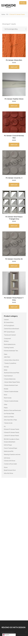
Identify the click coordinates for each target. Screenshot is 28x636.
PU (7, 14)
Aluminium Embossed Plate (11, 373)
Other (5, 404)
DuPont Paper (8, 445)
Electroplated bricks (9, 344)
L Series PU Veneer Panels (11, 435)
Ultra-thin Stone (8, 473)
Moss (5, 395)
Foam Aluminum (8, 376)
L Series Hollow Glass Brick (11, 360)
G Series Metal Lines (10, 379)
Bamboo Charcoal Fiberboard (12, 410)
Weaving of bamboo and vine (12, 454)
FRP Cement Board (9, 332)
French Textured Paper (10, 448)
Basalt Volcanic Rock (10, 470)
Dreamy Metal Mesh (9, 442)
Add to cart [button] (14, 67)
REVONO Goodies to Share (11, 439)
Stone (5, 467)
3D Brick (6, 341)
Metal (5, 370)
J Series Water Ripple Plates (12, 382)
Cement (6, 319)
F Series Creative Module (11, 391)
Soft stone (7, 458)
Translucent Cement (10, 335)
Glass (5, 354)
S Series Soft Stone (9, 461)
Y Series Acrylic (8, 423)
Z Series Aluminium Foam (11, 385)
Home (3, 14)
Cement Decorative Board (11, 328)
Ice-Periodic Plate (9, 413)
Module (6, 389)
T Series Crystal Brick (10, 363)
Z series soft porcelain (10, 464)
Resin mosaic (8, 398)
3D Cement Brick (8, 322)
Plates (6, 408)
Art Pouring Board (9, 325)
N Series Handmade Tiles (11, 351)
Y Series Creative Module (11, 401)
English (7, 634)
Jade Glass (7, 357)
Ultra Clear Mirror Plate (10, 420)
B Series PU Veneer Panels (11, 429)
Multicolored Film (8, 451)
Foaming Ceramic (9, 347)
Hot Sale (6, 367)
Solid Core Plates (9, 417)
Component (7, 338)
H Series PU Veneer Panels (11, 432)
